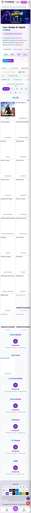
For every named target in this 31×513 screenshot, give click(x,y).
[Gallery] (15, 17)
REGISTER (24, 2)
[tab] (6, 89)
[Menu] (29, 2)
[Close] (29, 6)
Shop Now (8, 60)
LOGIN (17, 2)
